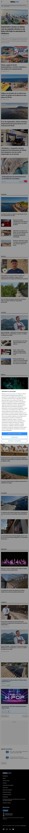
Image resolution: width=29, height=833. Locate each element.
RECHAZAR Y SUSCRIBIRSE (14, 440)
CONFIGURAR (14, 437)
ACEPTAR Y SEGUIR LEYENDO (14, 433)
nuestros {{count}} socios (12, 393)
